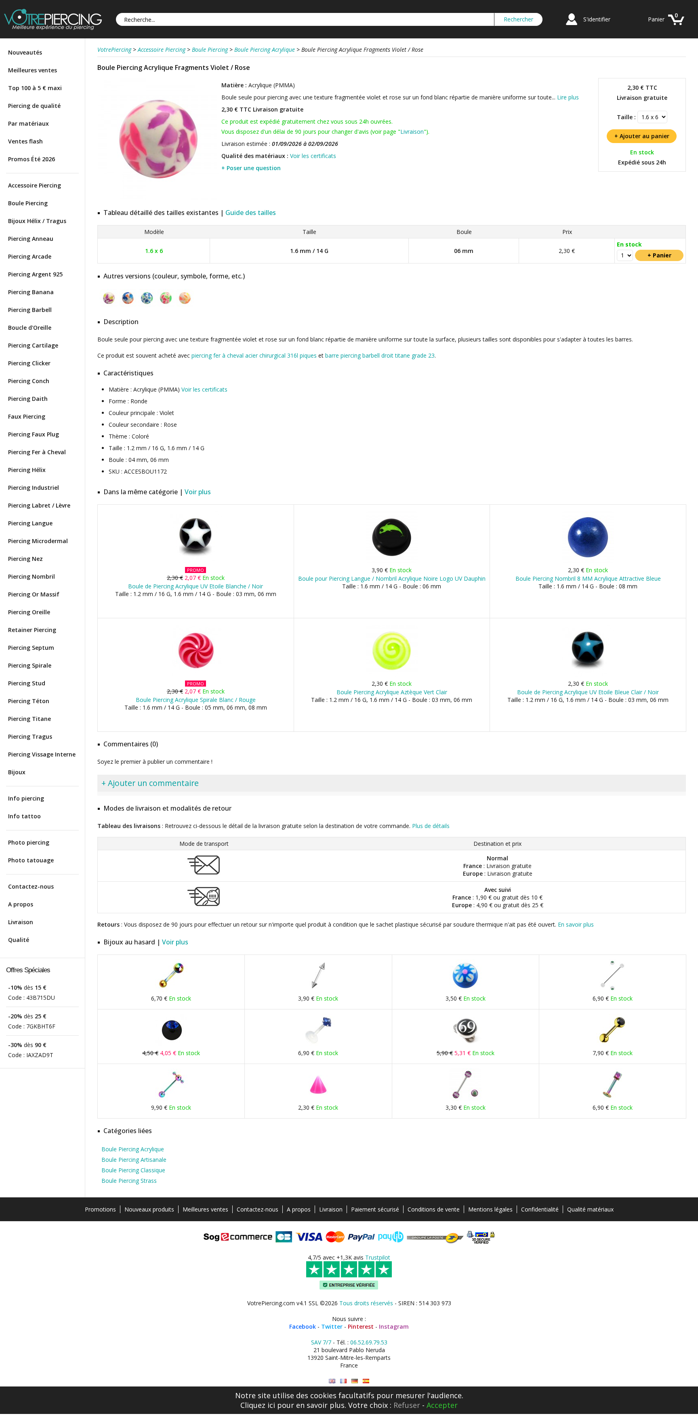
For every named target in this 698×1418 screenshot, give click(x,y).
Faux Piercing (26, 416)
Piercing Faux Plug (33, 434)
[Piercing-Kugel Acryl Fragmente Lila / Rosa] (354, 1381)
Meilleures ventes (32, 70)
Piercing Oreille (29, 612)
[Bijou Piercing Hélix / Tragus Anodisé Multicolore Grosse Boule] (171, 990)
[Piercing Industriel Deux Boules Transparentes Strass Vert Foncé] (612, 990)
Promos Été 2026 (31, 159)
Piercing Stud (26, 683)
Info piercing (26, 798)
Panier (656, 19)
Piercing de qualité (34, 106)
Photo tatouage (31, 860)
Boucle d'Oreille (29, 327)
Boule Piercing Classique (133, 1170)
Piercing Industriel (33, 487)
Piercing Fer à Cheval (37, 452)
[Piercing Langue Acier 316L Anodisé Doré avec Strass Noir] (612, 1044)
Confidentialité (540, 1209)
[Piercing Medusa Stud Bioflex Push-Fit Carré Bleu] (318, 1044)
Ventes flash (25, 141)
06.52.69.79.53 (368, 1342)
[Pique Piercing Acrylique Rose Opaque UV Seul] (318, 1099)
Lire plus (568, 97)
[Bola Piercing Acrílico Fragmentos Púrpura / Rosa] (366, 1381)
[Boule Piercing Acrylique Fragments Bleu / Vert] (146, 305)
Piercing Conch (28, 381)
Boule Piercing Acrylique (132, 1149)
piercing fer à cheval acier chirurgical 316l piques (254, 355)
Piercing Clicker (29, 363)
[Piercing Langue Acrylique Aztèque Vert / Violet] (465, 1099)
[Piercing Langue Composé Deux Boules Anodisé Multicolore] (171, 1099)
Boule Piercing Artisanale (133, 1159)
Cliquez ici (257, 1405)
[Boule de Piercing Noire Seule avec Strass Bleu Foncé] (171, 1044)
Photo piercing (28, 842)
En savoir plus (576, 924)
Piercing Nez (25, 559)
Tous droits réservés (366, 1303)
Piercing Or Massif (33, 594)
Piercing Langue (30, 523)
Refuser (406, 1405)
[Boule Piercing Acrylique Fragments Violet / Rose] (158, 198)
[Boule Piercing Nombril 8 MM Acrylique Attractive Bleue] (587, 561)
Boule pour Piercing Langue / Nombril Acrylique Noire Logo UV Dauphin (392, 578)
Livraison (20, 922)
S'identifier (596, 19)
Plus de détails (431, 826)
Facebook (302, 1326)
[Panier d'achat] (676, 26)
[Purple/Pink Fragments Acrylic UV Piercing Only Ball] (332, 1381)
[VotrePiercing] (53, 28)
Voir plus (198, 491)
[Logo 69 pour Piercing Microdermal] (465, 1044)
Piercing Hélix (27, 470)
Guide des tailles (250, 212)
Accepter (442, 1405)
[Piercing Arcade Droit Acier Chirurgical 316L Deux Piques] (318, 990)
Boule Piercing (28, 203)
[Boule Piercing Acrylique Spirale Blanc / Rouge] (195, 675)
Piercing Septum (31, 647)
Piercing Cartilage (33, 345)
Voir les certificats (313, 156)
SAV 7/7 (321, 1342)
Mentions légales (490, 1209)
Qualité (18, 940)
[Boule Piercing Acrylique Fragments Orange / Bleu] (127, 305)
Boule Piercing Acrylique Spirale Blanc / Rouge (196, 700)
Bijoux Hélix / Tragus (37, 221)
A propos (20, 904)
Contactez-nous (31, 886)
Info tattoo (24, 816)
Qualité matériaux (590, 1209)
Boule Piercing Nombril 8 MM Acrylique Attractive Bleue (588, 578)
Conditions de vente (434, 1209)
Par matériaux (28, 123)
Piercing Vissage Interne (42, 754)
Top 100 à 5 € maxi (35, 88)
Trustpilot (377, 1257)
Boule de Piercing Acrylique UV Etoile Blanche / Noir (195, 586)
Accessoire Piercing (34, 185)
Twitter (332, 1326)
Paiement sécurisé (375, 1209)
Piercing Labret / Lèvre (39, 505)
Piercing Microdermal (38, 541)
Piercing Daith (28, 398)
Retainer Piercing (32, 630)
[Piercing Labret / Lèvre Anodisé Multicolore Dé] (612, 1099)
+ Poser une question (251, 168)
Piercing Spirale (29, 665)
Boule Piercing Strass (129, 1180)
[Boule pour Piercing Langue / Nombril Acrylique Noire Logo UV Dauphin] (391, 561)
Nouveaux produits (149, 1209)
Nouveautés (25, 52)
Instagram (394, 1326)
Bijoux (16, 772)
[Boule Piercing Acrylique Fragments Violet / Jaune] (108, 305)
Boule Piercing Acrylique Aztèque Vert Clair (391, 692)
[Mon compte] (571, 26)
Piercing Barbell (30, 310)
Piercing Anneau (30, 238)
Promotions (100, 1209)
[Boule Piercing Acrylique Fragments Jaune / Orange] (184, 305)
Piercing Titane (29, 719)
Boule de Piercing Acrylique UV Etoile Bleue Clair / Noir (588, 692)
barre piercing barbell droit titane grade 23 (380, 355)
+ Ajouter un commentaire (150, 782)
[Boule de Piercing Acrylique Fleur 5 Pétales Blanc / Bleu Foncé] (465, 990)
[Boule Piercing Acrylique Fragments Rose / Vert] (165, 305)
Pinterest (361, 1326)
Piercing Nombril (31, 576)
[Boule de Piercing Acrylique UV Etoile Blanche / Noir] (195, 561)
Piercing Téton (28, 701)
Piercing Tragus (30, 736)
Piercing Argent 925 (35, 274)
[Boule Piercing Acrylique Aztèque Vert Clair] (391, 675)
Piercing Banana (31, 292)
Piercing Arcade (29, 256)
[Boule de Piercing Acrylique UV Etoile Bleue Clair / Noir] (587, 675)
